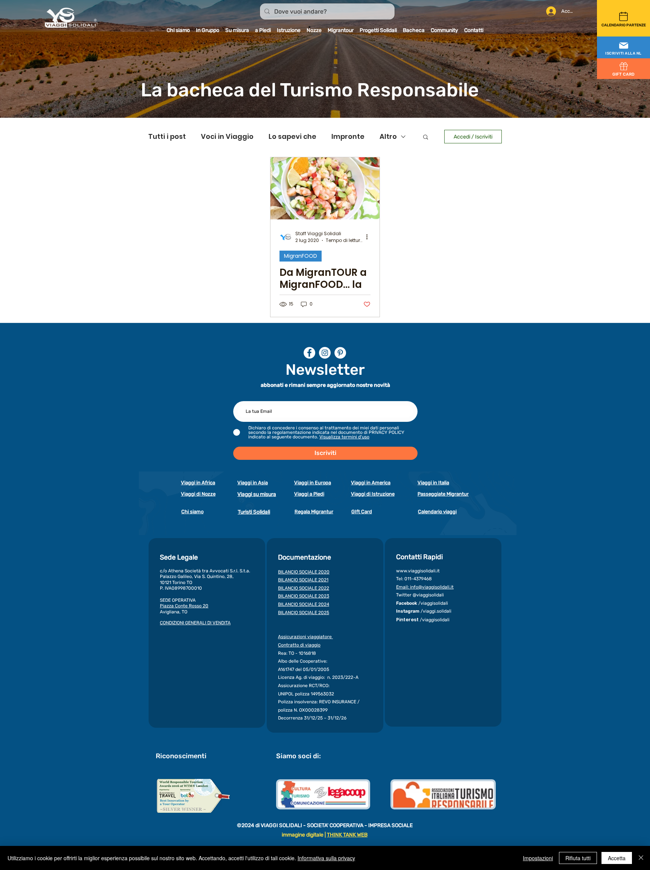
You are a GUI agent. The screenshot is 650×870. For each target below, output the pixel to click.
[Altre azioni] (369, 237)
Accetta (617, 858)
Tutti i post (167, 136)
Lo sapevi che (292, 136)
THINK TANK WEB (347, 835)
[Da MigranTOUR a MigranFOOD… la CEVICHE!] (325, 188)
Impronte (347, 136)
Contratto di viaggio (299, 645)
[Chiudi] (640, 858)
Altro (388, 136)
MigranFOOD (300, 256)
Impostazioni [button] (538, 858)
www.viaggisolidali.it (418, 570)
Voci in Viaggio (227, 136)
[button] (623, 48)
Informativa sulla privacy (326, 858)
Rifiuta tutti (578, 858)
